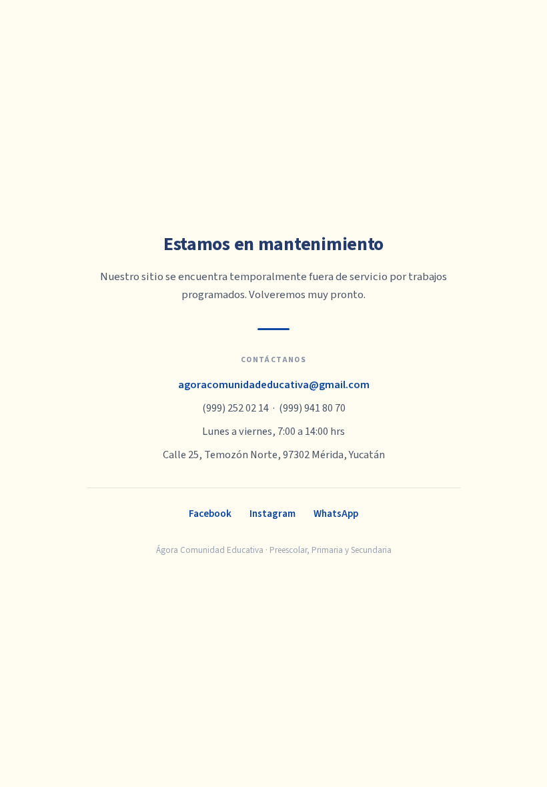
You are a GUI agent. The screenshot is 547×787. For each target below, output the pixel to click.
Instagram (272, 513)
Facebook (210, 513)
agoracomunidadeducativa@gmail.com (274, 385)
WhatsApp (336, 513)
